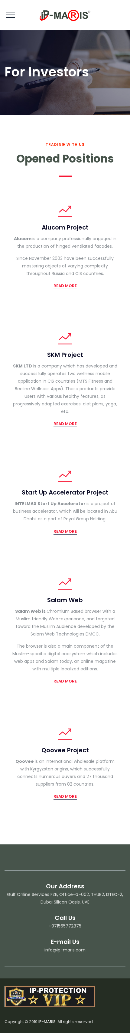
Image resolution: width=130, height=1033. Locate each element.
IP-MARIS (47, 1022)
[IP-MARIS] (65, 15)
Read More (65, 286)
